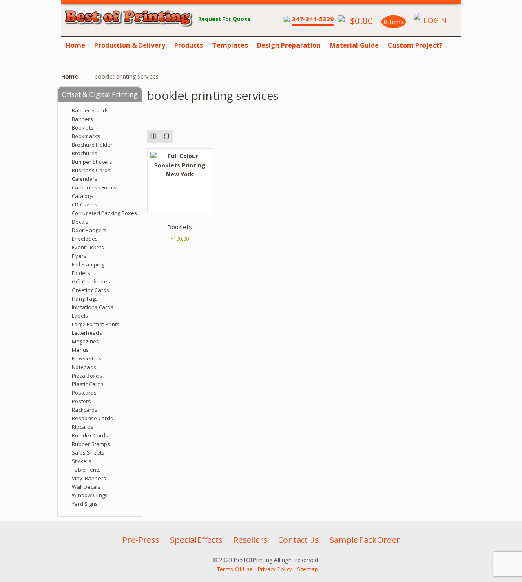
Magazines (85, 341)
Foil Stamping (88, 264)
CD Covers (84, 204)
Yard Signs (85, 503)
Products (188, 45)
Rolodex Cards (90, 435)
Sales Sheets (88, 452)
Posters (81, 401)
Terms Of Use (235, 569)
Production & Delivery (129, 45)
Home (75, 45)
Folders (81, 273)
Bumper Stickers (92, 161)
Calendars (84, 178)
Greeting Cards (90, 290)
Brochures (84, 153)
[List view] (166, 136)
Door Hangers (89, 230)
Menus (80, 350)
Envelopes (85, 238)
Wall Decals (86, 486)
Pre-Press (140, 539)
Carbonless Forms (94, 187)
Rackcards (84, 409)
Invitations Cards (92, 307)
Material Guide (354, 45)
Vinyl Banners (89, 478)
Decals (80, 221)
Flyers (79, 255)
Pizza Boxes (87, 375)
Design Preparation (289, 45)
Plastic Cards (88, 384)
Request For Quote (224, 18)
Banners (82, 119)
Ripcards (82, 426)
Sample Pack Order (365, 539)
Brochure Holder (92, 144)
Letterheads (87, 332)
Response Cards (92, 418)
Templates (230, 45)
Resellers (250, 539)
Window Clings (90, 495)
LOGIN (435, 20)
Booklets (82, 127)
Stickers (81, 461)
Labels (80, 315)
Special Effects (196, 539)
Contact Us (298, 539)
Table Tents (86, 469)
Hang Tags (85, 298)
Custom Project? (415, 45)
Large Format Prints (95, 324)
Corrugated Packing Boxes (104, 213)
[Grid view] (153, 136)
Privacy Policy (275, 569)
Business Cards (91, 170)
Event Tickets (88, 247)
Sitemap (307, 569)
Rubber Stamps (91, 444)
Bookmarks (86, 136)
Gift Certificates (91, 281)
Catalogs (82, 196)
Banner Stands (90, 110)
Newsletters (87, 358)
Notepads (84, 367)
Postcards (84, 392)
